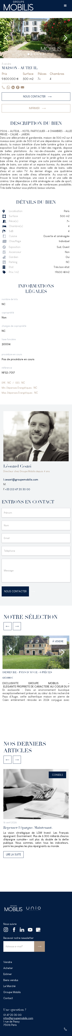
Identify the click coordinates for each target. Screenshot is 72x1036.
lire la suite (13, 854)
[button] (65, 6)
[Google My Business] (38, 929)
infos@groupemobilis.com (18, 1018)
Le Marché (9, 986)
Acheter (8, 968)
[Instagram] (6, 929)
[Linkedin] (22, 929)
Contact (8, 998)
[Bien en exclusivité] (36, 686)
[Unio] (33, 908)
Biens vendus (10, 980)
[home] (18, 5)
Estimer (7, 974)
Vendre (7, 962)
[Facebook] (14, 929)
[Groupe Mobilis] (13, 908)
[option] (36, 670)
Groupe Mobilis (12, 992)
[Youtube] (30, 929)
